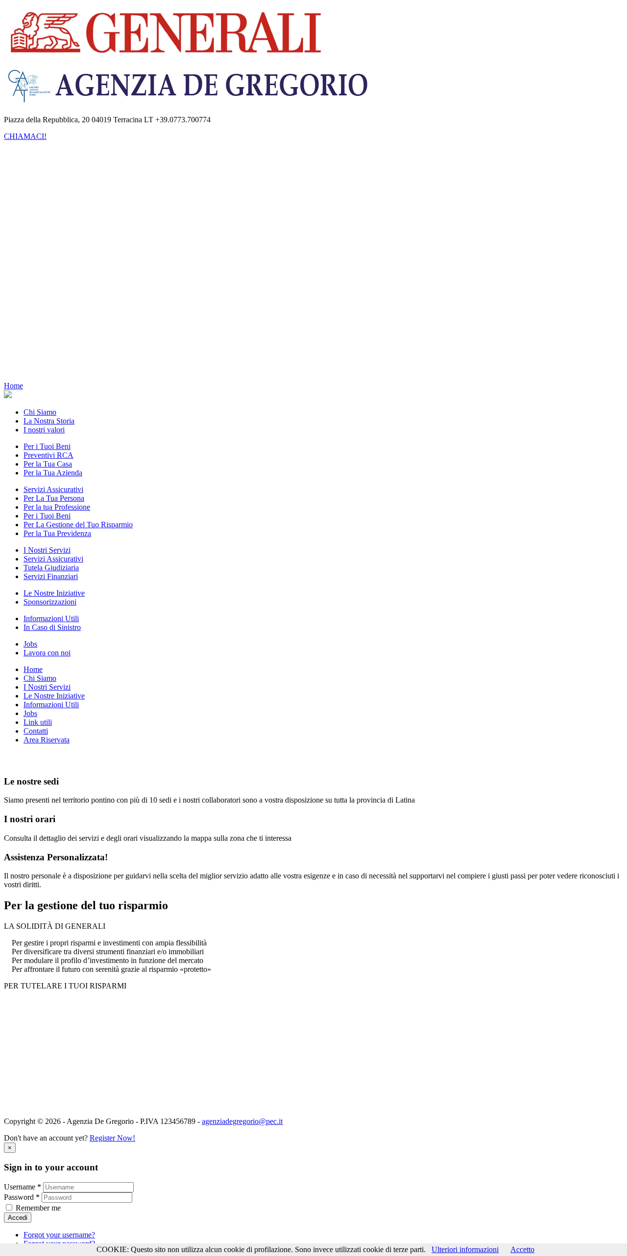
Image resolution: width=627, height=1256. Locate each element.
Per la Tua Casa (106, 246)
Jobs (30, 334)
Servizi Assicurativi (73, 202)
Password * (22, 1197)
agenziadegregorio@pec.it (242, 1121)
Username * (22, 1187)
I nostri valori (63, 184)
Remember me (38, 1208)
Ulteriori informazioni (465, 1249)
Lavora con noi (66, 342)
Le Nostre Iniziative (54, 298)
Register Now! (112, 1138)
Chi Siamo (40, 166)
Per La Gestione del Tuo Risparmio (117, 263)
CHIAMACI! (25, 136)
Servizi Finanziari (70, 290)
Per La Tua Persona (93, 210)
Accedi (17, 1217)
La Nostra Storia (68, 175)
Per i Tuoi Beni (86, 228)
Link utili (38, 351)
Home (33, 158)
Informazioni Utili (51, 316)
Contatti (36, 360)
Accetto (522, 1249)
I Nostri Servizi (47, 193)
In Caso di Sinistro (71, 325)
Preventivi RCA (107, 237)
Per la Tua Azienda (111, 254)
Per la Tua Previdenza (96, 272)
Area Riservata (47, 369)
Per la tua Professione (96, 219)
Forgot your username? (59, 1235)
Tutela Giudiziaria (70, 281)
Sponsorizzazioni (69, 307)
